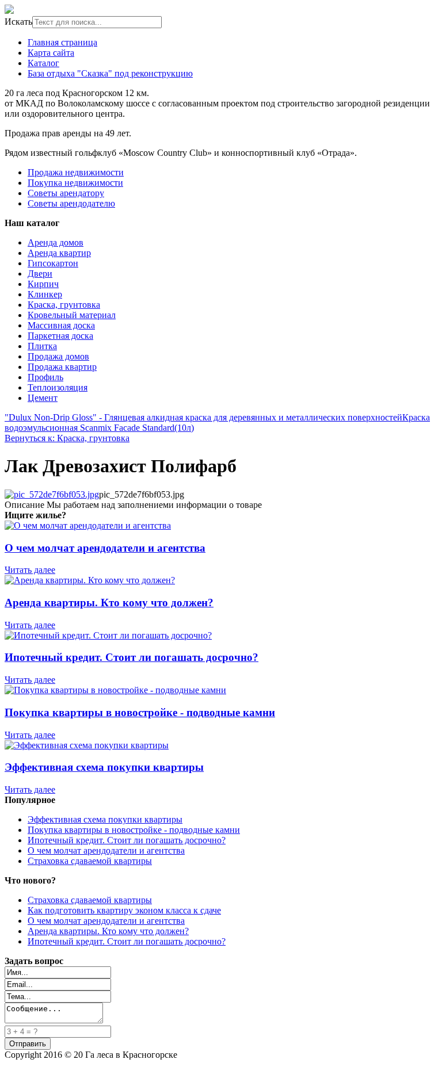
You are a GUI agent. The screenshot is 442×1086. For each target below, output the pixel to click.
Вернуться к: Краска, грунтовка (67, 438)
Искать (18, 21)
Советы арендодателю (71, 203)
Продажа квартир (62, 367)
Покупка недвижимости (75, 183)
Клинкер (45, 294)
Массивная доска (61, 325)
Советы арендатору (66, 193)
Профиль (45, 377)
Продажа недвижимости (76, 172)
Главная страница (62, 42)
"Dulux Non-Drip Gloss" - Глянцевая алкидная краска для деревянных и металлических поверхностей (203, 417)
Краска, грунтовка (64, 304)
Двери (40, 273)
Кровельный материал (72, 315)
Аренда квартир (59, 253)
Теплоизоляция (57, 387)
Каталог (43, 63)
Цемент (43, 398)
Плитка (42, 346)
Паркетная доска (60, 336)
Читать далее (30, 570)
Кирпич (43, 284)
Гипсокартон (53, 263)
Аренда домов (55, 242)
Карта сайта (51, 53)
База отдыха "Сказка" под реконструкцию (110, 73)
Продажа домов (58, 356)
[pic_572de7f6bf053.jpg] (52, 494)
